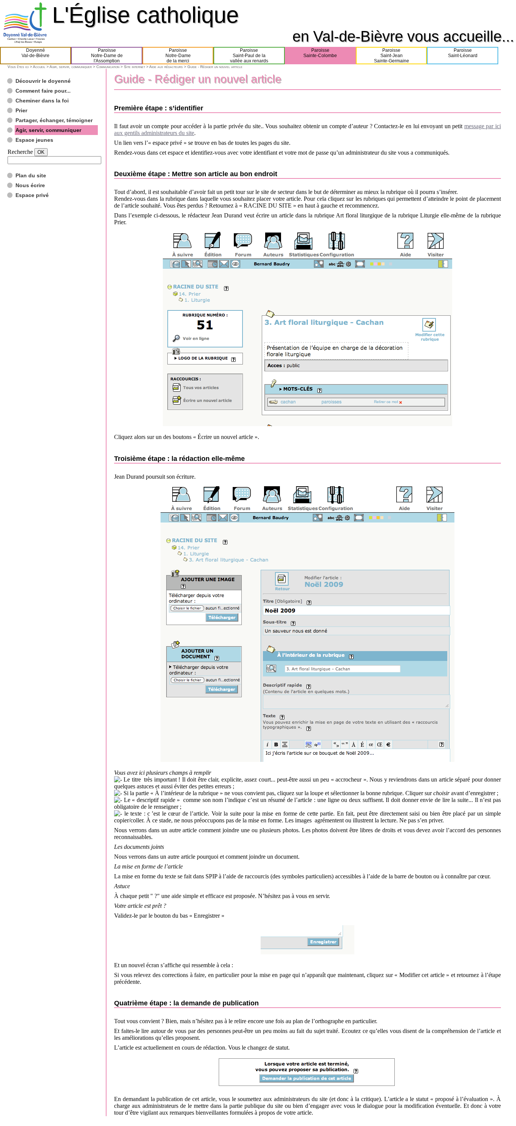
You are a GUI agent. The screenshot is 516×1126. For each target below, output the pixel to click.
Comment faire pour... (43, 91)
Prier (21, 110)
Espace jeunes (34, 140)
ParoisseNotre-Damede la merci (178, 56)
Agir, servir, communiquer (70, 67)
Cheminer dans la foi (42, 101)
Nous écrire (30, 185)
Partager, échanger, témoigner (54, 120)
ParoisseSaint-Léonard (462, 53)
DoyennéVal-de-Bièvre (35, 53)
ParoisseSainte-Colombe (320, 53)
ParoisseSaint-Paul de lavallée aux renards (249, 56)
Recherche (20, 152)
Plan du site (30, 175)
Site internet (134, 67)
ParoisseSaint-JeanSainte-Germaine (391, 56)
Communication (107, 67)
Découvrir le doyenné (43, 81)
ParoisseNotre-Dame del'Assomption (107, 56)
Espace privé (32, 195)
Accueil (39, 67)
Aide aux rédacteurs (166, 67)
